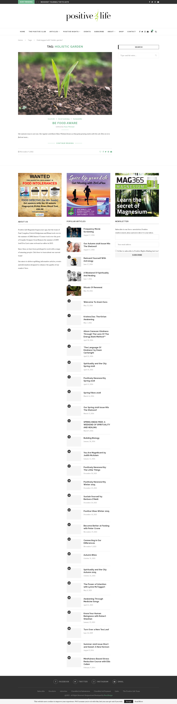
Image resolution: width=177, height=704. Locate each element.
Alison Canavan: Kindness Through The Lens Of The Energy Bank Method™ (96, 334)
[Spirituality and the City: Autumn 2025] (74, 573)
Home (22, 31)
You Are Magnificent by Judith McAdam (95, 454)
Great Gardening (64, 119)
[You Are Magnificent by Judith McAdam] (74, 456)
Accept (128, 701)
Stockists (52, 691)
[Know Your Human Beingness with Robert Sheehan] (74, 617)
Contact (131, 31)
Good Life (51, 119)
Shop (121, 31)
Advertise (63, 691)
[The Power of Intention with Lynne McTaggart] (74, 588)
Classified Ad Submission (80, 691)
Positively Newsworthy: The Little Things (95, 468)
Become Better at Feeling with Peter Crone (96, 527)
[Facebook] (149, 2)
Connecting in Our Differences (92, 541)
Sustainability (77, 119)
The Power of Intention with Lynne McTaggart (95, 585)
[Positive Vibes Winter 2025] (74, 515)
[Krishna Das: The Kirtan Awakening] (74, 320)
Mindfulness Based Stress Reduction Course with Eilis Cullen (97, 661)
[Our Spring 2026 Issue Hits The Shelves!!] (74, 411)
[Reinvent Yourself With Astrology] (74, 262)
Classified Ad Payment (102, 691)
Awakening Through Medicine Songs (93, 600)
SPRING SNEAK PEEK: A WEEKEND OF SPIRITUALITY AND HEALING (97, 425)
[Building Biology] (74, 441)
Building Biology (91, 438)
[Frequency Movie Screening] (74, 232)
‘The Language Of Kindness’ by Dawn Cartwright (93, 350)
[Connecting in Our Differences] (74, 544)
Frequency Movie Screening (92, 230)
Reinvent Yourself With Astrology (95, 259)
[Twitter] (152, 2)
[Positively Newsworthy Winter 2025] (74, 485)
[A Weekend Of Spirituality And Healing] (74, 276)
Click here (36, 252)
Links (117, 691)
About (111, 31)
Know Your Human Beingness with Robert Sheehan (95, 616)
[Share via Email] (111, 152)
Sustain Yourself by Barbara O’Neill (93, 497)
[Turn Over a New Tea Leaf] (74, 633)
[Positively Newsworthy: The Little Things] (74, 471)
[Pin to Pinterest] (108, 152)
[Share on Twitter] (105, 152)
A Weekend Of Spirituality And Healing (59, 3)
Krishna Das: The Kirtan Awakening (95, 318)
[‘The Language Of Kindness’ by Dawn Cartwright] (74, 351)
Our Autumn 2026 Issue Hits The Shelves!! (97, 244)
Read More (139, 701)
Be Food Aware (65, 123)
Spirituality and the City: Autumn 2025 (95, 570)
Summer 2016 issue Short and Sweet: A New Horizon (96, 645)
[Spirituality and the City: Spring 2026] (74, 367)
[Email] (158, 2)
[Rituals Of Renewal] (74, 291)
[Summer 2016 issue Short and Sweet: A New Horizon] (74, 648)
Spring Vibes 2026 (92, 393)
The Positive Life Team (131, 691)
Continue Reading (65, 143)
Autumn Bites (90, 555)
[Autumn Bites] (74, 558)
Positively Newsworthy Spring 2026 (95, 379)
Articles (53, 31)
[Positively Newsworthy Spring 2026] (74, 382)
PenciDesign (108, 695)
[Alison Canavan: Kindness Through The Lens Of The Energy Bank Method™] (74, 335)
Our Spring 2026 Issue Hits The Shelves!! (96, 408)
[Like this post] (100, 152)
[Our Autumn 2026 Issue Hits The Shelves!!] (74, 247)
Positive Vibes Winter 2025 (96, 511)
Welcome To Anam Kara (95, 302)
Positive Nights (71, 31)
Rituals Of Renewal (93, 287)
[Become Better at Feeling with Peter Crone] (74, 529)
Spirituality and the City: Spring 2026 (95, 364)
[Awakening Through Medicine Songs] (74, 602)
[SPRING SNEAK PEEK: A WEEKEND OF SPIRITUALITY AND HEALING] (74, 425)
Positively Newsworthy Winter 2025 (95, 483)
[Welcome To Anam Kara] (74, 305)
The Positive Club (37, 31)
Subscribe (99, 31)
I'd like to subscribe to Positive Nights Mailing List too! (138, 251)
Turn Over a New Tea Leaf (96, 629)
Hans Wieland (69, 127)
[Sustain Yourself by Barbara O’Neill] (74, 500)
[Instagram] (155, 2)
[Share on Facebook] (103, 152)
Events (87, 31)
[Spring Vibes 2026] (74, 396)
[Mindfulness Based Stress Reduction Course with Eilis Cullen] (74, 662)
